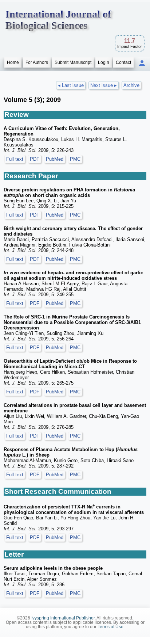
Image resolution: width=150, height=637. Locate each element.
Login (103, 62)
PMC (75, 159)
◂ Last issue (71, 85)
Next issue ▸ (103, 85)
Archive (131, 85)
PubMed (54, 159)
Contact (123, 62)
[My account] (142, 63)
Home (13, 62)
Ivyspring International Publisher (63, 618)
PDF (34, 159)
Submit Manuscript (73, 62)
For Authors (36, 62)
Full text (14, 159)
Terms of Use (110, 627)
